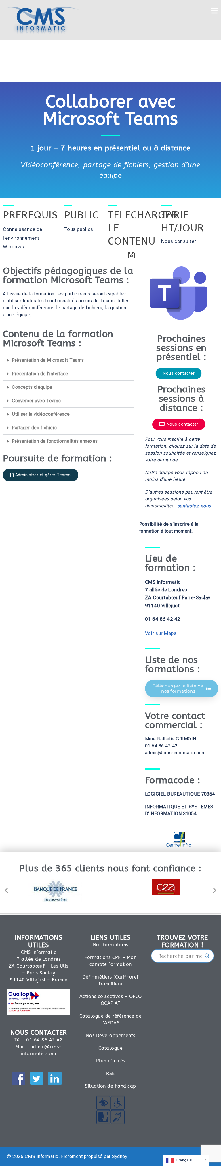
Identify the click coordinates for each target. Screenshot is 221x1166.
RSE (110, 1073)
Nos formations (110, 945)
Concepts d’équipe (32, 387)
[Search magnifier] (207, 956)
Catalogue (110, 1048)
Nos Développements (110, 1035)
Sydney (119, 1156)
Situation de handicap (110, 1086)
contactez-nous (194, 505)
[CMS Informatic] (43, 19)
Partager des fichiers (34, 427)
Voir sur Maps (161, 633)
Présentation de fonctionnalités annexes (55, 441)
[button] (68, 360)
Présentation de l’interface (40, 373)
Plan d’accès (110, 1060)
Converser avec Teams (36, 400)
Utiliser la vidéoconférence (41, 414)
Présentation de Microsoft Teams (48, 360)
